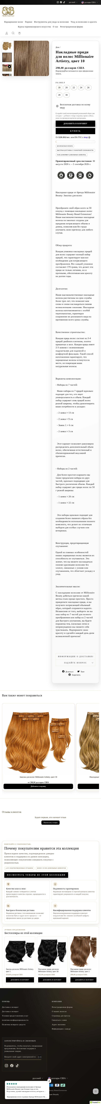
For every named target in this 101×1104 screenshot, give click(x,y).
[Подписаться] (39, 1057)
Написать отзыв (50, 822)
